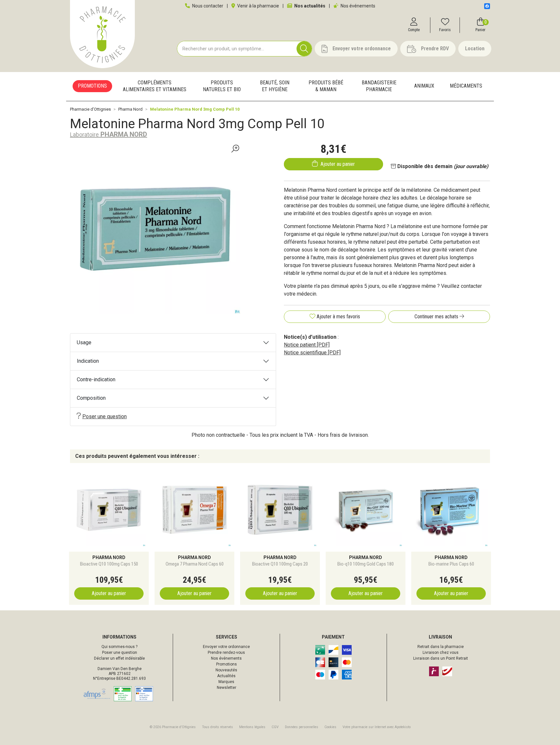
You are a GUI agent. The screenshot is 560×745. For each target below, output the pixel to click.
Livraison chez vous (441, 652)
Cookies (330, 727)
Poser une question (104, 416)
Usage (84, 342)
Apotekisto (377, 727)
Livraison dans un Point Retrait (440, 658)
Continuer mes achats (437, 316)
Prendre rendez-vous (226, 652)
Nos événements (357, 5)
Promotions (226, 664)
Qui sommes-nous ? (119, 646)
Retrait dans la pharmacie (440, 646)
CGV (275, 727)
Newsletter (226, 687)
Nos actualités (309, 5)
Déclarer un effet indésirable (119, 658)
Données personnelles (301, 727)
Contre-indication (96, 379)
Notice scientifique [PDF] (312, 352)
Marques (226, 681)
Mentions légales (252, 727)
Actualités (226, 676)
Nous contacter (207, 5)
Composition (91, 398)
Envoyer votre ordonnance (226, 646)
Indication (88, 361)
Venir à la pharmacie (257, 5)
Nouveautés (226, 670)
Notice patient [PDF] (307, 345)
